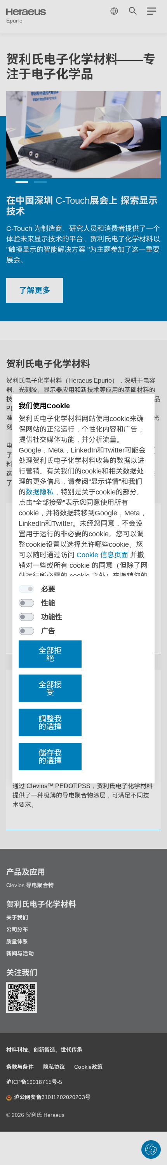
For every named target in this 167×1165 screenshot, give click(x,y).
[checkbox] (26, 589)
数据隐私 (40, 492)
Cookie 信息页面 (102, 555)
